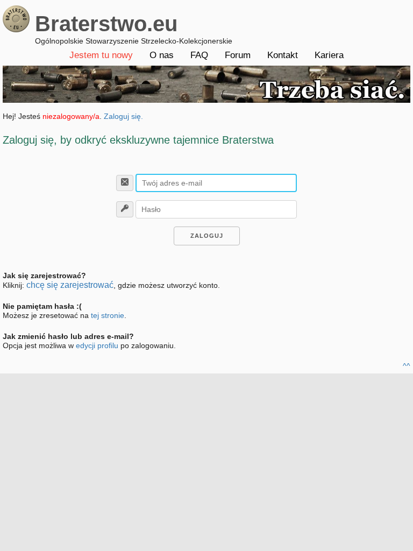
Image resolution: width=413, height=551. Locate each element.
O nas (161, 55)
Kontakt (282, 55)
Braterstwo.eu (106, 24)
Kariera (329, 55)
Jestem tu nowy (101, 55)
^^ (406, 366)
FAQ (199, 55)
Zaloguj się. (123, 116)
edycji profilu (97, 345)
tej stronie (107, 315)
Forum (238, 55)
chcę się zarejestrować (69, 284)
